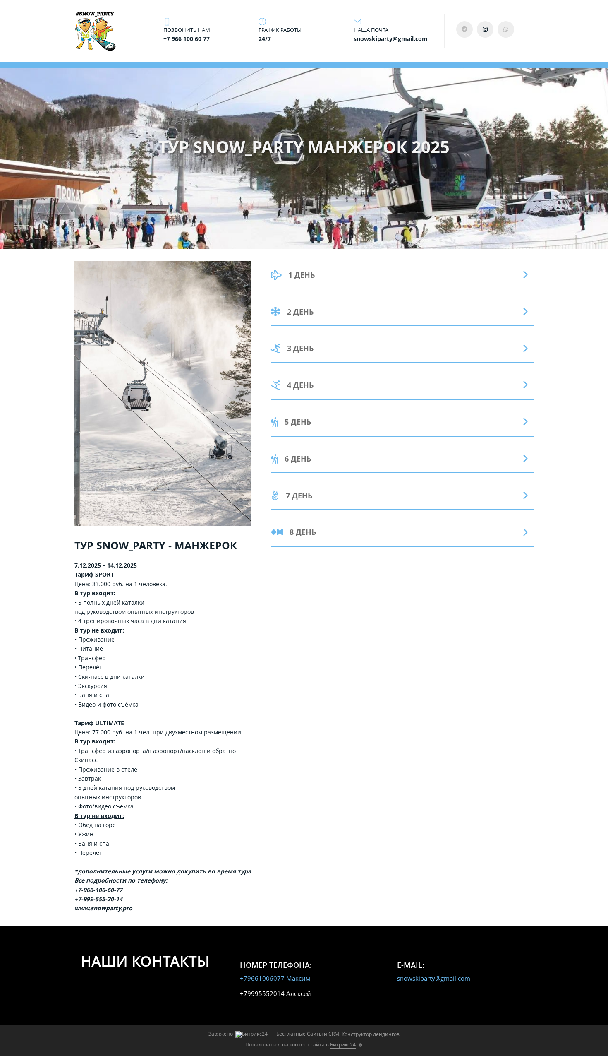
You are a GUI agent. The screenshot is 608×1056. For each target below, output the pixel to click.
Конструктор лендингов (371, 1034)
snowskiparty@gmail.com (433, 978)
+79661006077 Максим (275, 978)
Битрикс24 (343, 1044)
